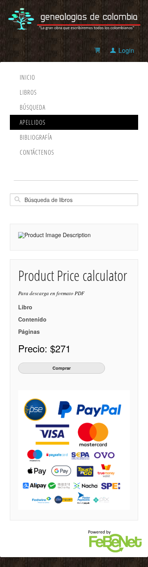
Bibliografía (36, 137)
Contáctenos (37, 152)
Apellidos (32, 122)
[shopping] (98, 50)
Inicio (27, 77)
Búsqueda (32, 107)
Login (126, 50)
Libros (28, 92)
